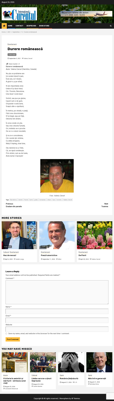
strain (49, 200)
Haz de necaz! (9, 255)
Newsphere (64, 398)
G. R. (75, 382)
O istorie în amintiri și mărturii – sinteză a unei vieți (14, 380)
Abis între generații (97, 378)
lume (31, 200)
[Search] (110, 26)
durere (20, 200)
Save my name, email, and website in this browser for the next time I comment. (38, 333)
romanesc (42, 200)
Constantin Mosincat (11, 389)
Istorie (5, 375)
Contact (19, 26)
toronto (59, 200)
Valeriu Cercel (28, 58)
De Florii (82, 255)
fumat (26, 200)
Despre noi (31, 26)
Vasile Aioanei (37, 386)
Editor (59, 259)
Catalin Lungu (19, 259)
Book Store (44, 26)
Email (8, 316)
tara (54, 200)
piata (36, 200)
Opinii (62, 375)
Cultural (6, 252)
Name (8, 307)
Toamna (104, 205)
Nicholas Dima (94, 384)
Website (9, 325)
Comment (10, 278)
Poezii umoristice (49, 255)
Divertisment (12, 44)
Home (10, 26)
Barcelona (13, 200)
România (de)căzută (69, 378)
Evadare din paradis (14, 205)
